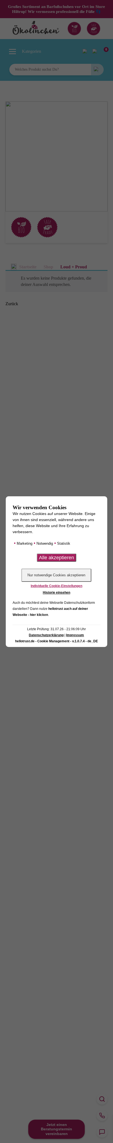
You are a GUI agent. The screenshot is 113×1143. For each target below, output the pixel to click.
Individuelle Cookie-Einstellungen (56, 586)
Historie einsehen (56, 592)
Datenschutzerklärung (46, 635)
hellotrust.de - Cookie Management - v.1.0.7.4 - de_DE (56, 641)
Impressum (75, 635)
